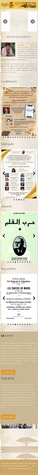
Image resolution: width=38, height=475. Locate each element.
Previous (5, 111)
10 (25, 137)
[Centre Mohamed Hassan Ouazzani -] (19, 5)
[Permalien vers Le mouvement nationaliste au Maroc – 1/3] (19, 298)
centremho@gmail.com (18, 466)
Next (33, 111)
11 (27, 137)
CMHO (22, 43)
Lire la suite (8, 372)
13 (32, 137)
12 (30, 137)
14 (34, 137)
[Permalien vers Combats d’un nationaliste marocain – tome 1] (19, 236)
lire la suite (12, 72)
